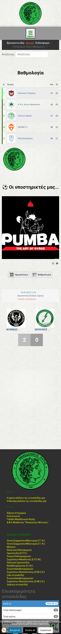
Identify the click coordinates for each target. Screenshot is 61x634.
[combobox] (31, 54)
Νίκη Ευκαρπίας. (25, 138)
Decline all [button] (30, 630)
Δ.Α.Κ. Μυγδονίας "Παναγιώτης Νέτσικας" (27, 522)
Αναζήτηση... (8, 54)
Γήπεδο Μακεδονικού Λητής (21, 519)
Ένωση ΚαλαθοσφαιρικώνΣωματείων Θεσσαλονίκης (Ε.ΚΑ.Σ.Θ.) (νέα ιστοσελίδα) (26, 572)
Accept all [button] (15, 630)
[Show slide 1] (53, 263)
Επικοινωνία (13, 516)
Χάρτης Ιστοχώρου (16, 513)
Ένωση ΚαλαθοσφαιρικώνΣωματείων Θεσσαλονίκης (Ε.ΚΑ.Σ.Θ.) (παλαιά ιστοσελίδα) (26, 581)
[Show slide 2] (57, 263)
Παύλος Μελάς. (25, 116)
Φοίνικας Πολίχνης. (27, 93)
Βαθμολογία (44, 274)
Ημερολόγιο (21, 274)
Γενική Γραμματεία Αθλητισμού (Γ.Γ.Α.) (26, 540)
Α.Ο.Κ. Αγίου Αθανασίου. (29, 104)
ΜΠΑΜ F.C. (23, 127)
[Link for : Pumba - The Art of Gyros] (30, 227)
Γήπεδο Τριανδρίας (27, 299)
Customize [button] (45, 630)
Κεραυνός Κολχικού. (42, 329)
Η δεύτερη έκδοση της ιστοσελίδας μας (27, 501)
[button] (4, 630)
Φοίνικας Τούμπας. (14, 329)
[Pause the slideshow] (49, 227)
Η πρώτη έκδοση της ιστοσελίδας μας (26, 498)
